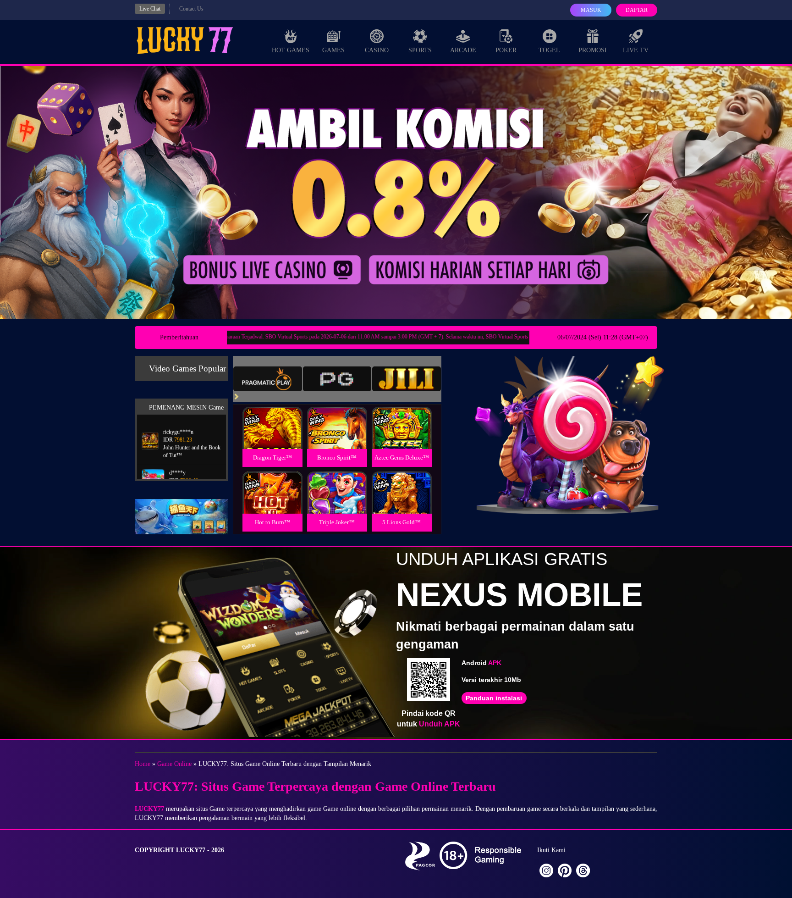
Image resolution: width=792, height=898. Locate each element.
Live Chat (149, 9)
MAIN (272, 437)
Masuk (591, 10)
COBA (272, 417)
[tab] (267, 378)
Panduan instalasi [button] (494, 698)
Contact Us (191, 9)
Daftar (637, 10)
